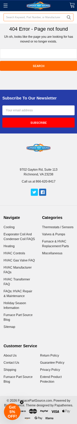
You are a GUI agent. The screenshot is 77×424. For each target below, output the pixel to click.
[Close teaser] (22, 402)
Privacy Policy (50, 369)
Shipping (10, 369)
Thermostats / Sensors (57, 227)
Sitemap (9, 326)
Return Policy (49, 355)
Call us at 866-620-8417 (38, 181)
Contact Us (11, 362)
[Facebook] (42, 192)
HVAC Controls (14, 253)
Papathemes (63, 405)
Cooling (9, 227)
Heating (9, 246)
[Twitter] (34, 192)
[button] (12, 411)
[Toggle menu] (5, 5)
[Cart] (72, 5)
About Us (10, 355)
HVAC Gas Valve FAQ (19, 260)
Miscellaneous (52, 253)
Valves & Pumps (53, 234)
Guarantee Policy (52, 362)
